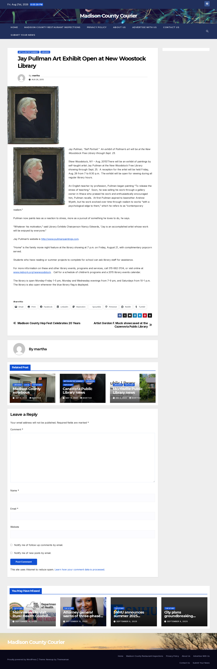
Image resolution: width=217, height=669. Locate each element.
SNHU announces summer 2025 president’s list (129, 616)
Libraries (45, 52)
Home (14, 27)
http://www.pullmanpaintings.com (60, 239)
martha (36, 75)
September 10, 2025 (26, 621)
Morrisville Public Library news (127, 391)
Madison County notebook (27, 391)
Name (14, 490)
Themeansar (63, 659)
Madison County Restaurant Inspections (52, 27)
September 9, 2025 (126, 621)
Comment (16, 429)
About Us (119, 27)
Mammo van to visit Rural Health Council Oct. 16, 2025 (30, 616)
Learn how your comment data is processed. (80, 569)
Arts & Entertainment (29, 52)
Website (14, 526)
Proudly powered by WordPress (22, 659)
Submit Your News (23, 35)
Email (14, 508)
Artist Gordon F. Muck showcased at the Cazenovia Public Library (121, 325)
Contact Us (171, 27)
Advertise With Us (144, 27)
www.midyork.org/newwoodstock (32, 272)
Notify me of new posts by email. (32, 552)
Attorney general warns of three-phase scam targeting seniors (83, 616)
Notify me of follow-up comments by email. (38, 545)
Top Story (37, 385)
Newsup (50, 659)
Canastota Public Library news (77, 391)
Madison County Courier (108, 16)
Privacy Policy (97, 27)
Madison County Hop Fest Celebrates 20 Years (49, 323)
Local (27, 385)
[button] (207, 31)
